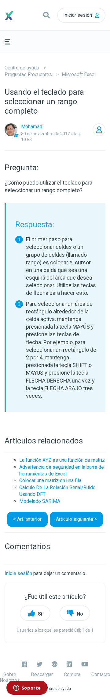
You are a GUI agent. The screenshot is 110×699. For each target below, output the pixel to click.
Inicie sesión (18, 573)
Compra (72, 674)
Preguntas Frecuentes (28, 74)
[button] (46, 15)
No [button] (80, 614)
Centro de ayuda (22, 68)
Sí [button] (40, 614)
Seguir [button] (99, 129)
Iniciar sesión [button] (77, 15)
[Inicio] (17, 15)
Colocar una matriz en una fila (50, 480)
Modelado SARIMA (39, 501)
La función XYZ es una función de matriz (62, 460)
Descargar (42, 674)
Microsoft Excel (79, 74)
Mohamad (31, 126)
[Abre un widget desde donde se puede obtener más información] (27, 688)
